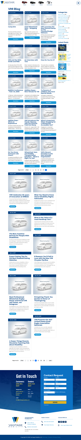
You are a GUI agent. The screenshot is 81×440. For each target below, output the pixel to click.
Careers (50, 437)
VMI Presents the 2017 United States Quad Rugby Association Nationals (43, 322)
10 (41, 360)
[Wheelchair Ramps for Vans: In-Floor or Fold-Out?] (62, 79)
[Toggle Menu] (78, 3)
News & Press (61, 14)
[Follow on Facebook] (59, 422)
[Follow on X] (63, 422)
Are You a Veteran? (47, 390)
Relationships (61, 29)
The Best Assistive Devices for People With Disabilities (19, 235)
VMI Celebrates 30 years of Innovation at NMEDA (19, 195)
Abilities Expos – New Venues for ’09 (32, 91)
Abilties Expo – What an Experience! (13, 122)
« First (27, 169)
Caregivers (60, 36)
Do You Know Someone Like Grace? (13, 153)
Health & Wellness (62, 20)
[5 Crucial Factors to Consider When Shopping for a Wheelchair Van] (62, 60)
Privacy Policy (57, 437)
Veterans (60, 26)
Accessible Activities (62, 18)
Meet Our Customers (63, 17)
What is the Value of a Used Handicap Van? (43, 218)
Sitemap (45, 437)
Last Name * (57, 377)
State (45, 386)
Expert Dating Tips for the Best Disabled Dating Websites (19, 258)
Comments (45, 394)
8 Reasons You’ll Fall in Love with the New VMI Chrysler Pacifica (43, 258)
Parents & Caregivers (63, 27)
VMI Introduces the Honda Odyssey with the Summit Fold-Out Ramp (32, 123)
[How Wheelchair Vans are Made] (62, 50)
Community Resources (63, 15)
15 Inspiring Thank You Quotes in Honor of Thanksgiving (43, 299)
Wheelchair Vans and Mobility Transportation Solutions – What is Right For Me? (32, 155)
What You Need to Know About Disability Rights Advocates (44, 196)
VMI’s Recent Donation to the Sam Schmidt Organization (47, 154)
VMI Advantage (61, 30)
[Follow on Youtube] (61, 422)
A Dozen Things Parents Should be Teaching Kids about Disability (19, 343)
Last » (50, 360)
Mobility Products (62, 35)
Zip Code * (57, 386)
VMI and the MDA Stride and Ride (14, 60)
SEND (55, 402)
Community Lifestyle (62, 38)
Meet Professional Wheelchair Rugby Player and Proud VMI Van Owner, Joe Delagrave (18, 301)
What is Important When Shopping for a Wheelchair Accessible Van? (48, 123)
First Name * (46, 377)
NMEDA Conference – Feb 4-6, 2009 (15, 91)
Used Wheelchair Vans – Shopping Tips (31, 28)
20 (44, 360)
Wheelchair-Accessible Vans (64, 23)
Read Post (12, 206)
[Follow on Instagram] (66, 422)
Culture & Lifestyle (62, 21)
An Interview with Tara (31, 60)
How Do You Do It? (48, 60)
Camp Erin (12, 27)
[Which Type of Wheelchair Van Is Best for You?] (62, 69)
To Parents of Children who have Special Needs (48, 91)
